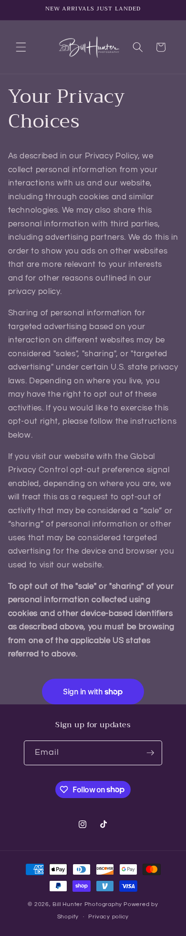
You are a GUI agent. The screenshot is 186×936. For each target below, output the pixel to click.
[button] (21, 47)
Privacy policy (108, 917)
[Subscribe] (150, 753)
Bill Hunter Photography (87, 904)
